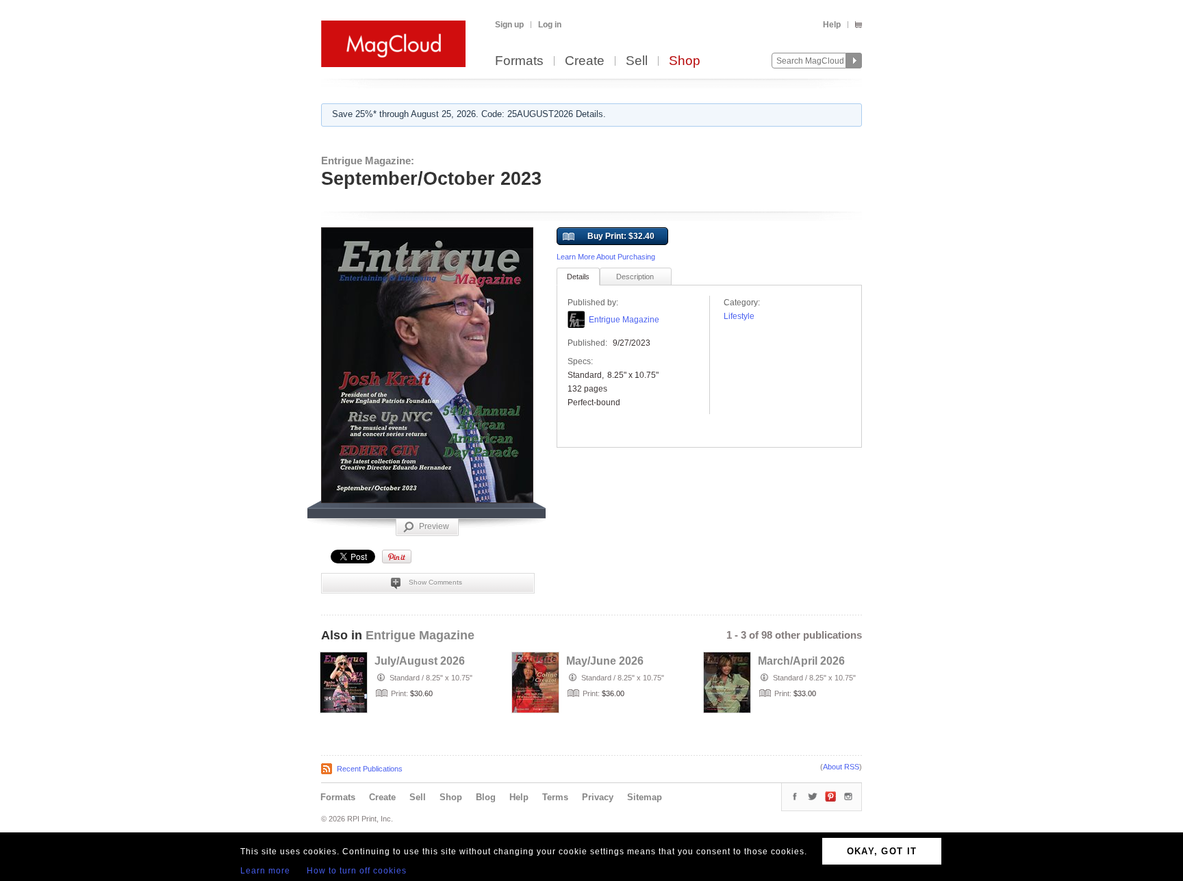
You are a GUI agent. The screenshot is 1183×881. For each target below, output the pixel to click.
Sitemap (644, 797)
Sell (637, 61)
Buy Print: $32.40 (620, 236)
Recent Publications (370, 769)
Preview (434, 526)
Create (585, 61)
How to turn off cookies (357, 871)
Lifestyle (739, 316)
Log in (549, 24)
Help (832, 24)
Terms (555, 797)
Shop (684, 61)
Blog (486, 797)
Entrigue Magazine (624, 319)
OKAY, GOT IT (882, 851)
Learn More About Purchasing (606, 257)
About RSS (841, 767)
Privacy (597, 797)
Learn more (265, 871)
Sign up (509, 24)
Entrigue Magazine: (367, 160)
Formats (519, 61)
